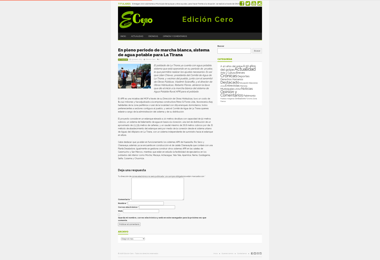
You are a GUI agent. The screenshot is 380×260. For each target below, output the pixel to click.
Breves (240, 72)
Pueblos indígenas (227, 99)
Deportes (244, 76)
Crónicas (153, 36)
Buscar (220, 46)
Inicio (123, 36)
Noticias (247, 88)
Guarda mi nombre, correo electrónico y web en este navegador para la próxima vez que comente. (162, 219)
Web (120, 211)
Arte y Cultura (227, 72)
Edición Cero (208, 19)
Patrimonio (249, 95)
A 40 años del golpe (231, 66)
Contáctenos (242, 253)
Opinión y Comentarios (175, 36)
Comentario (124, 199)
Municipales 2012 (230, 88)
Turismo (249, 99)
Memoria (243, 86)
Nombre (122, 203)
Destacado (229, 82)
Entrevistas (232, 85)
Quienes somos (227, 253)
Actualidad (137, 36)
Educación (244, 83)
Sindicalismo (240, 98)
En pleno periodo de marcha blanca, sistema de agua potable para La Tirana (163, 52)
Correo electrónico (128, 207)
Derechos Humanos (231, 79)
